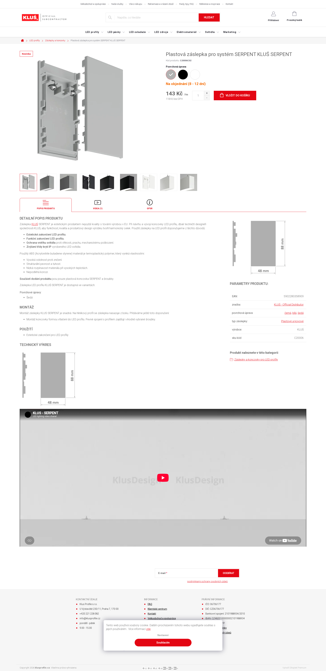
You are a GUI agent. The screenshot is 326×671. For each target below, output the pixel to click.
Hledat (209, 17)
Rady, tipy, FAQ (186, 4)
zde (148, 629)
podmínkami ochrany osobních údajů (207, 581)
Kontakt (229, 4)
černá (288, 313)
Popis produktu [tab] (46, 208)
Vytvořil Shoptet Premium (294, 667)
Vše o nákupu (135, 4)
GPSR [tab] (149, 208)
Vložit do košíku (238, 95)
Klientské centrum (157, 609)
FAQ (150, 604)
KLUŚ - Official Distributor (289, 304)
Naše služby (117, 4)
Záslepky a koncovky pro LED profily (256, 359)
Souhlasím (163, 642)
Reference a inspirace (209, 4)
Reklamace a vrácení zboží (161, 4)
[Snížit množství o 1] (207, 98)
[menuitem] (94, 32)
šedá (301, 313)
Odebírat (228, 573)
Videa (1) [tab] (97, 208)
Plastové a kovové (292, 321)
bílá (294, 313)
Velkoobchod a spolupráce (93, 4)
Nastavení (163, 635)
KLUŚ (35, 224)
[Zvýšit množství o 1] (207, 93)
